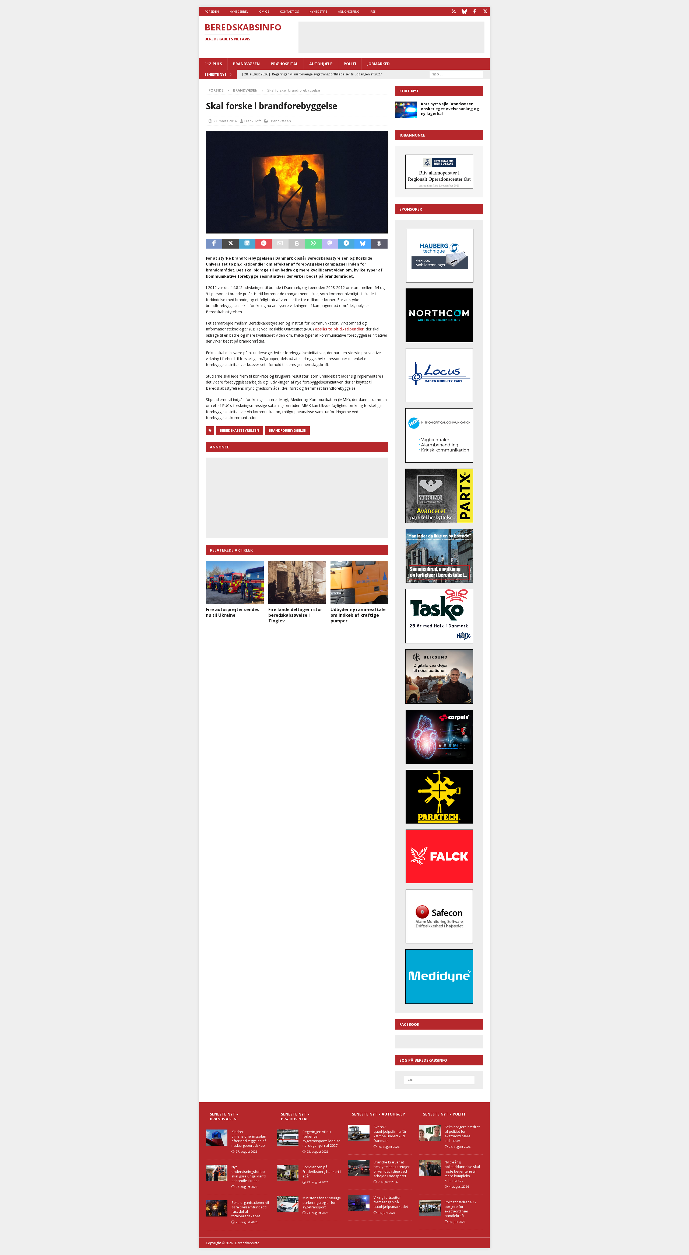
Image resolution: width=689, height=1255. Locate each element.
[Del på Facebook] (214, 244)
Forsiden (212, 11)
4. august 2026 (459, 1186)
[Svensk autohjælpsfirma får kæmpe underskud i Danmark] (359, 1133)
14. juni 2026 (386, 1213)
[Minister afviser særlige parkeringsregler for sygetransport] (287, 1204)
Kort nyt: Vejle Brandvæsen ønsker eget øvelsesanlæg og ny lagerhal (450, 108)
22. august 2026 (317, 1182)
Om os (264, 11)
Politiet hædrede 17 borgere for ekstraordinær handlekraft (460, 1209)
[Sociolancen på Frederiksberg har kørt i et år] (287, 1173)
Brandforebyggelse (287, 430)
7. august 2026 (388, 1182)
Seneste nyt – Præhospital (295, 1116)
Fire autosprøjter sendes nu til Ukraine (232, 612)
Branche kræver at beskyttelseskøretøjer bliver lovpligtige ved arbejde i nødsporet (392, 1169)
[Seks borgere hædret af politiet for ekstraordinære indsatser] (430, 1133)
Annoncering (349, 11)
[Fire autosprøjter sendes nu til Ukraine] (235, 582)
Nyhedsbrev (239, 11)
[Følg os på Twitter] (485, 11)
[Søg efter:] (456, 73)
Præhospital (284, 63)
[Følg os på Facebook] (474, 11)
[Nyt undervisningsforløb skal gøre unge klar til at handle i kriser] (216, 1173)
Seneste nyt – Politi (444, 1114)
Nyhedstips (318, 11)
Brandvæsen (246, 63)
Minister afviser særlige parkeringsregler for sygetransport (322, 1202)
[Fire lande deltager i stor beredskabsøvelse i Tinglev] (297, 582)
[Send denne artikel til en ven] (280, 244)
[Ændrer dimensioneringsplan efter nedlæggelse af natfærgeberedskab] (216, 1138)
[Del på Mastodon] (330, 244)
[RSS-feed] (453, 11)
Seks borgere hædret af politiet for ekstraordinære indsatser (462, 1133)
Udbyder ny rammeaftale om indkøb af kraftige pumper (358, 615)
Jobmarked (378, 63)
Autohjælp (321, 63)
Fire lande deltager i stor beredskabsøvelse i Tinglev (295, 615)
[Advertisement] (391, 36)
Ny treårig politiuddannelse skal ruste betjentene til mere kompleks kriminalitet (462, 1171)
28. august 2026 (317, 1151)
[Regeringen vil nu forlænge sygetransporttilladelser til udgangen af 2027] (287, 1138)
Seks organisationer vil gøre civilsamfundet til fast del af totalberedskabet (250, 1209)
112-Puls (213, 63)
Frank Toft (252, 120)
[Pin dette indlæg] (263, 244)
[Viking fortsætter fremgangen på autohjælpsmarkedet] (359, 1203)
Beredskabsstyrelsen (239, 430)
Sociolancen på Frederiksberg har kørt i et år (322, 1172)
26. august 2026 (246, 1222)
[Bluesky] (464, 11)
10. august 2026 (388, 1147)
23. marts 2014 (225, 120)
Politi (350, 63)
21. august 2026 (317, 1213)
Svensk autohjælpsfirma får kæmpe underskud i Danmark (390, 1133)
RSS (372, 11)
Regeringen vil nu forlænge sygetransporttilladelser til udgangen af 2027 (321, 1138)
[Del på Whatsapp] (313, 244)
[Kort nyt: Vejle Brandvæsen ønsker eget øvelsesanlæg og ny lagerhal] (406, 110)
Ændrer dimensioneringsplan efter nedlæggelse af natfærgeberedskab (248, 1138)
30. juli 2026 (457, 1222)
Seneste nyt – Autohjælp (378, 1114)
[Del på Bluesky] (362, 244)
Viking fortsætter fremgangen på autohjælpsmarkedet (391, 1202)
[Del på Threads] (379, 244)
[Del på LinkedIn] (247, 244)
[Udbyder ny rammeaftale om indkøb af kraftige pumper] (359, 582)
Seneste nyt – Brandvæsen (224, 1116)
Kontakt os (289, 11)
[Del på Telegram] (346, 244)
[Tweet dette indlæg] (230, 244)
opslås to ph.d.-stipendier (339, 329)
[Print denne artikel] (297, 244)
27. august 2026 (246, 1151)
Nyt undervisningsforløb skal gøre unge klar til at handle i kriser (248, 1174)
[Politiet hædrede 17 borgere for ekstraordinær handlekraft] (430, 1208)
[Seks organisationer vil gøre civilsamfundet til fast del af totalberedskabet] (216, 1208)
